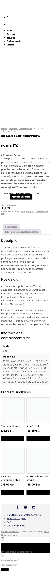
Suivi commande (16, 525)
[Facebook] (3, 208)
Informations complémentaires (21, 232)
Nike (30, 129)
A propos (11, 34)
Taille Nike (8, 194)
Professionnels (14, 41)
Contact (10, 45)
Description (11, 227)
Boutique (11, 37)
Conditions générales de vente (24, 515)
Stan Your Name (10, 426)
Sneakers (23, 129)
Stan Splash (33, 426)
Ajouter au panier (21, 197)
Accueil (10, 30)
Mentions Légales (16, 518)
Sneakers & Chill (10, 531)
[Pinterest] (8, 208)
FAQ (9, 522)
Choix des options (12, 438)
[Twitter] (6, 208)
